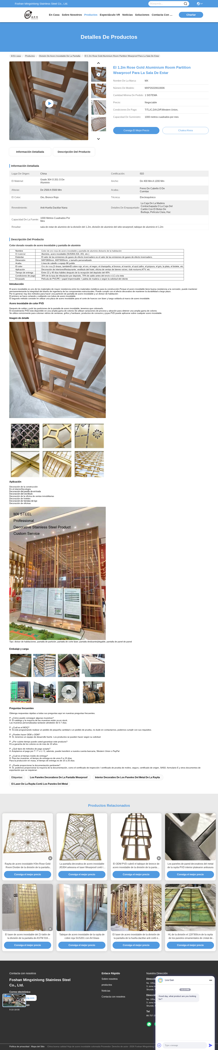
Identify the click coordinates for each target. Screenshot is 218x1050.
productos (90, 14)
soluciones (142, 14)
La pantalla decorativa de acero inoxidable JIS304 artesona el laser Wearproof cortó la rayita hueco (82, 866)
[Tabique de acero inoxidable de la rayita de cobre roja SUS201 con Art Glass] (82, 907)
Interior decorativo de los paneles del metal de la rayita (127, 777)
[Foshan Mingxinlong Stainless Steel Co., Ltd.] (31, 14)
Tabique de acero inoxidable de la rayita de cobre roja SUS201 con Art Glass (82, 936)
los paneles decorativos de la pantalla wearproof (58, 777)
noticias (127, 14)
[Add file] (159, 1045)
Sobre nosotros (110, 979)
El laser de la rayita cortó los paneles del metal (39, 784)
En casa (54, 14)
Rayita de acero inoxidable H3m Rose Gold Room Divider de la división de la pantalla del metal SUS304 (27, 866)
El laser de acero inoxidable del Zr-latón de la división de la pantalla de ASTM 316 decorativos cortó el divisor (27, 936)
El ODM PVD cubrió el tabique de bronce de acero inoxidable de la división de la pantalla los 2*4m (136, 866)
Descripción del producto (74, 151)
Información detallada (30, 151)
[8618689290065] (149, 1024)
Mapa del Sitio (37, 1046)
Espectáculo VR (110, 14)
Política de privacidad (19, 1046)
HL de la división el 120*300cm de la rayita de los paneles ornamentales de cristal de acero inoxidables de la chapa (190, 936)
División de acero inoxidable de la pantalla (59, 56)
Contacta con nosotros (113, 996)
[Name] (185, 4)
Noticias (106, 990)
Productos (30, 56)
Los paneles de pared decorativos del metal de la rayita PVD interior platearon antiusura (190, 866)
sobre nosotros (72, 14)
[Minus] (210, 980)
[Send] (210, 1045)
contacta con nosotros (163, 14)
